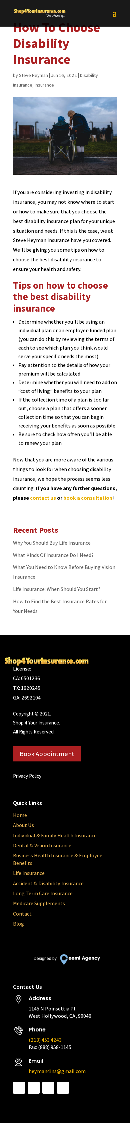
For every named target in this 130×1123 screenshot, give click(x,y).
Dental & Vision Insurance (42, 845)
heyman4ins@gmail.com (57, 1071)
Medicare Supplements (39, 903)
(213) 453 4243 (45, 1039)
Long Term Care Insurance (43, 893)
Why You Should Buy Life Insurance (52, 542)
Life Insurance (29, 873)
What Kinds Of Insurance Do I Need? (53, 555)
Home (20, 815)
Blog (18, 923)
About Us (23, 825)
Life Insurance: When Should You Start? (56, 589)
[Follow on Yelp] (63, 1088)
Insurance (44, 85)
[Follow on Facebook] (19, 1088)
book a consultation (87, 497)
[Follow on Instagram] (48, 1088)
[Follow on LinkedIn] (34, 1088)
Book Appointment (47, 753)
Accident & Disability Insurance (48, 883)
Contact (22, 913)
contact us (43, 497)
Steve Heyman (33, 75)
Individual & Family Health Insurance (55, 835)
